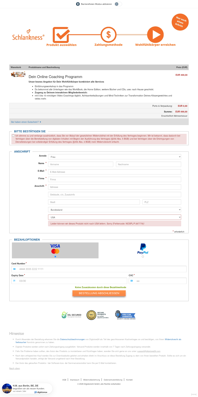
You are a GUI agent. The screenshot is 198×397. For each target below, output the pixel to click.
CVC (131, 275)
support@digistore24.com (148, 351)
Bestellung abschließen (99, 293)
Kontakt (129, 379)
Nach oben (14, 368)
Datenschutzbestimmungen (72, 339)
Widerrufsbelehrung (91, 379)
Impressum (74, 379)
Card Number (18, 263)
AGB (64, 379)
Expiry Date (17, 275)
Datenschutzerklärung (113, 379)
